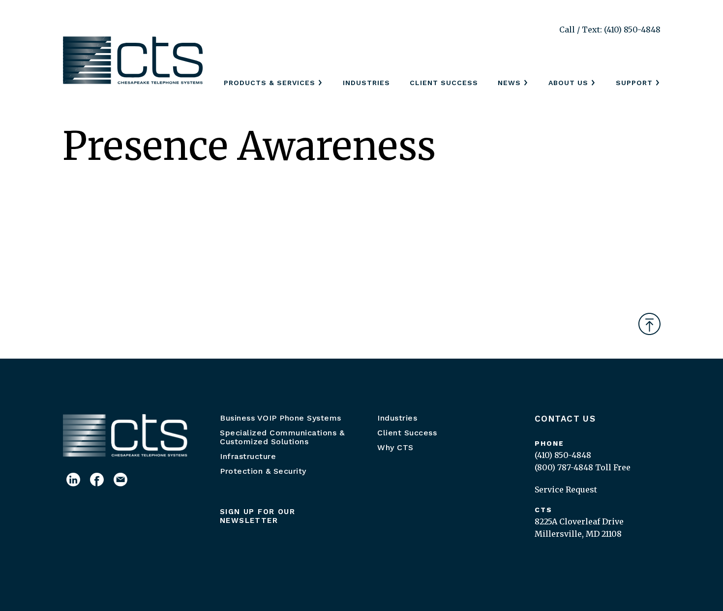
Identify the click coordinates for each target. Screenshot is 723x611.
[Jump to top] (649, 324)
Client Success (444, 82)
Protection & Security (263, 471)
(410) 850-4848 (563, 455)
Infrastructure (248, 456)
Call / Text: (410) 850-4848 (610, 29)
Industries (366, 82)
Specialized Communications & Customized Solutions (282, 437)
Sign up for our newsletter (257, 516)
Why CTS (395, 447)
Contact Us (565, 419)
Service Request (566, 489)
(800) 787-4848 (564, 467)
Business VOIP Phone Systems (280, 418)
